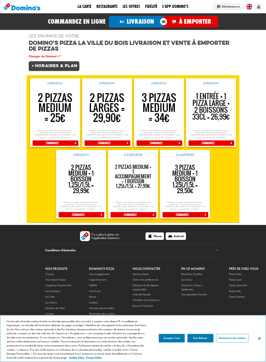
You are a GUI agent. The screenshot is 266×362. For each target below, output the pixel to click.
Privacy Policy (94, 357)
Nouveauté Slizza (55, 279)
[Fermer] (259, 338)
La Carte (84, 6)
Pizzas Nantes (237, 296)
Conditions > (65, 138)
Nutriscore (95, 291)
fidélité (151, 6)
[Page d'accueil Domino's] (22, 6)
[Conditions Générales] (217, 250)
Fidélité (93, 285)
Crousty (49, 274)
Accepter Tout (172, 338)
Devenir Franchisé (143, 306)
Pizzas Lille (235, 291)
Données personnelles (101, 308)
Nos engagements (99, 274)
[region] (133, 338)
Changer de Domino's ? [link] (44, 56)
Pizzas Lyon (235, 279)
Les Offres (131, 6)
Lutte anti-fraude (142, 294)
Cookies (93, 302)
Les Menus (51, 302)
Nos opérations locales (194, 294)
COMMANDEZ (52, 143)
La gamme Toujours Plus (58, 285)
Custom (49, 313)
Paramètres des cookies (102, 313)
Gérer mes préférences (146, 279)
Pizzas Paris (235, 274)
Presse (92, 296)
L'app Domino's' (98, 279)
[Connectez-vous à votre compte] (258, 6)
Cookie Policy (76, 357)
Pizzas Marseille (238, 285)
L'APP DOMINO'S (175, 6)
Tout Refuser (200, 338)
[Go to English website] (249, 6)
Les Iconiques (52, 291)
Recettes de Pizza (55, 308)
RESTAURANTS (107, 6)
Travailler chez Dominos (146, 300)
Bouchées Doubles (191, 274)
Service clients (141, 274)
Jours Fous (186, 279)
